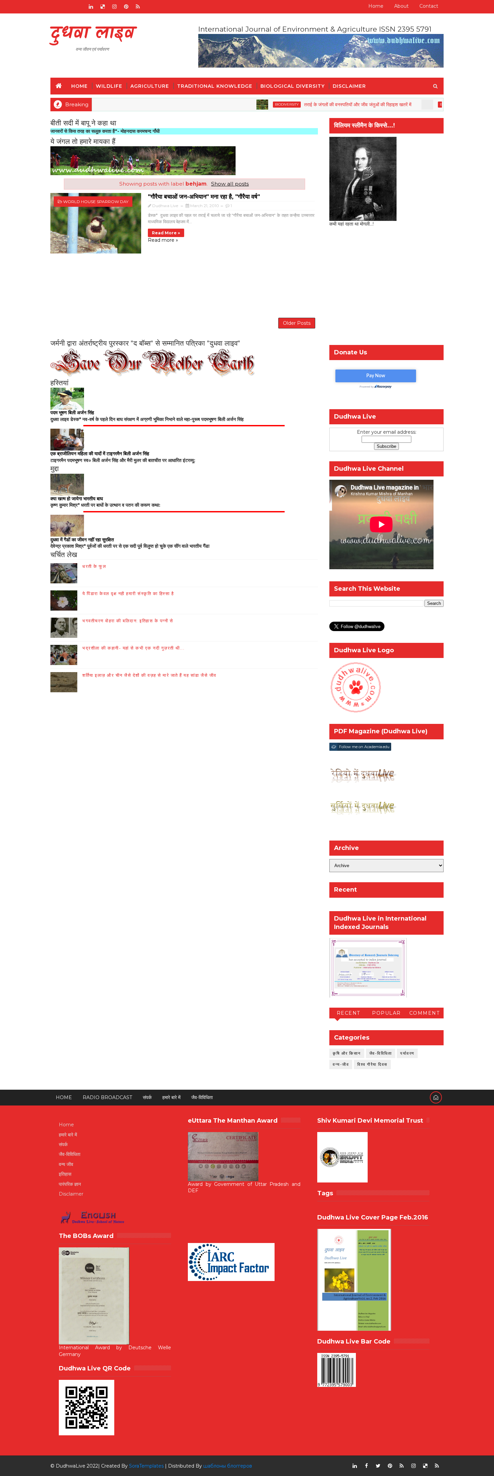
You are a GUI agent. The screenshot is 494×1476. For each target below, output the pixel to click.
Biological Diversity (292, 86)
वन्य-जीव (341, 1064)
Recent (348, 1013)
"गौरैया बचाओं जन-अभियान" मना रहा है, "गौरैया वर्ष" (204, 196)
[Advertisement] (184, 285)
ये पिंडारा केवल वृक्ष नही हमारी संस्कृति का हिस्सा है (128, 593)
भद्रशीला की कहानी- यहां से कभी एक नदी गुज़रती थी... (133, 648)
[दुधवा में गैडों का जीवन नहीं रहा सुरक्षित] (67, 525)
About (401, 6)
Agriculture (149, 86)
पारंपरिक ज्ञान (70, 1184)
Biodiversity (250, 104)
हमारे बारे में (171, 1097)
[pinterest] (126, 7)
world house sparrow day (95, 201)
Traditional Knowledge (214, 86)
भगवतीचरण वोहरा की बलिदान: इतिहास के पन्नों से (127, 620)
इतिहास (65, 1174)
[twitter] (378, 1466)
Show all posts (230, 184)
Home (375, 6)
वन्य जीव (66, 1164)
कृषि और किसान (347, 1053)
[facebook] (366, 1466)
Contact (428, 6)
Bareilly (411, 104)
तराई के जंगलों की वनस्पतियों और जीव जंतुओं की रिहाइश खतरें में (320, 105)
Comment (424, 1013)
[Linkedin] (67, 7)
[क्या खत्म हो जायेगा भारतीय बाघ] (67, 484)
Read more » (166, 232)
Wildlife (109, 86)
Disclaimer (349, 86)
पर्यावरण (407, 1053)
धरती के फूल (94, 566)
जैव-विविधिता (380, 1053)
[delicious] (102, 7)
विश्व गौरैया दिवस (372, 1064)
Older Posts (297, 323)
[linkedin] (91, 7)
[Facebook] (55, 7)
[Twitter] (79, 7)
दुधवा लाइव (92, 34)
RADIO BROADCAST (107, 1097)
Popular (386, 1013)
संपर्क (147, 1097)
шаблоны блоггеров (227, 1466)
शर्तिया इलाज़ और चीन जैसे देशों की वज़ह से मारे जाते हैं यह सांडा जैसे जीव (149, 675)
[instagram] (114, 7)
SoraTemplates (146, 1466)
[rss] (138, 7)
